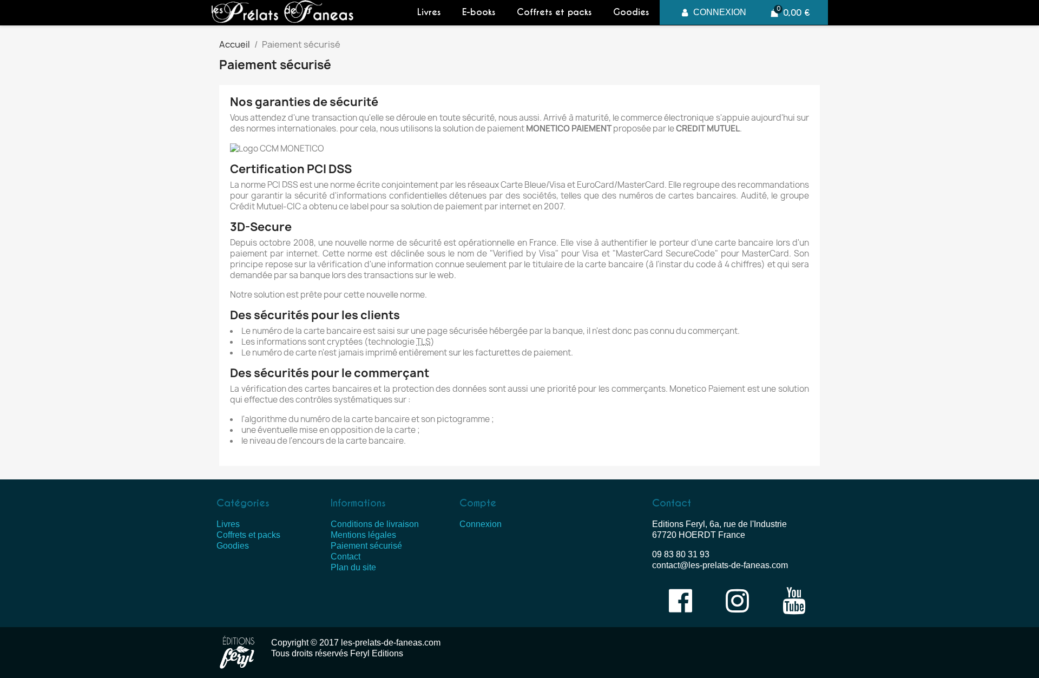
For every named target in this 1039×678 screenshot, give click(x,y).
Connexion (480, 524)
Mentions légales (363, 534)
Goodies (631, 12)
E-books (478, 12)
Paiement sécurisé (366, 545)
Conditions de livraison (375, 524)
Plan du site (353, 567)
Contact (345, 556)
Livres (428, 12)
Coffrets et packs (554, 12)
